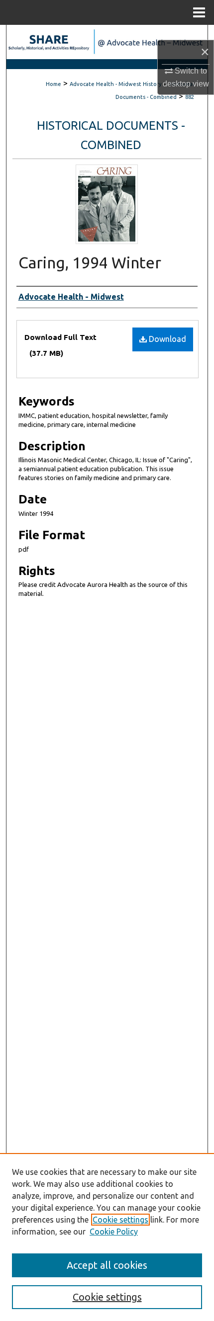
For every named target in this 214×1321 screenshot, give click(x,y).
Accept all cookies (107, 1265)
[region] (107, 1237)
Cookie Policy (114, 1231)
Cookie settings (120, 1219)
